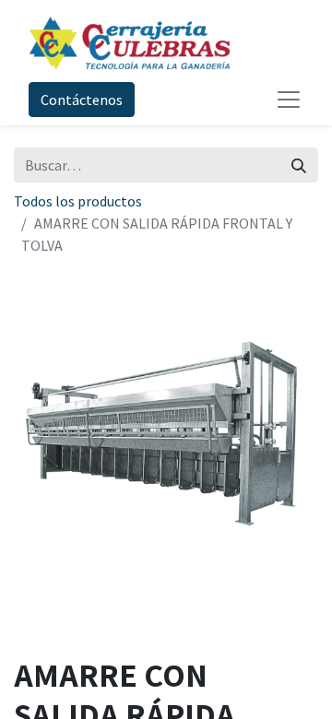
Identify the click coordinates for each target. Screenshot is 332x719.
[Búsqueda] (298, 165)
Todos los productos (78, 201)
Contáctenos (82, 99)
